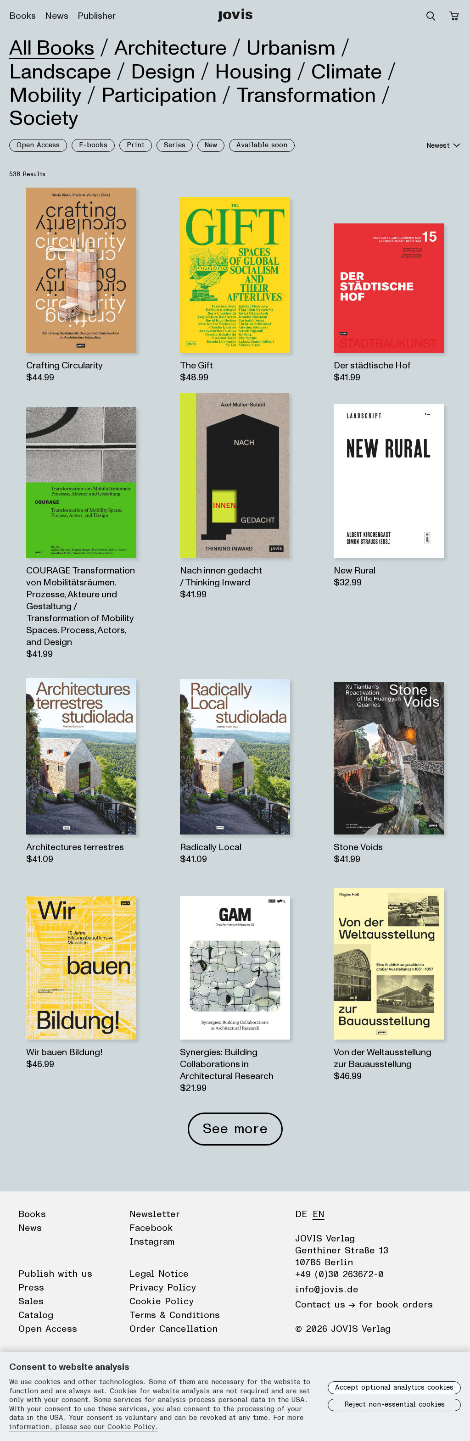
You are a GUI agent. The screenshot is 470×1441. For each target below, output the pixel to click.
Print (136, 145)
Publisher (97, 16)
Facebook (151, 1228)
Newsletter (154, 1214)
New (211, 145)
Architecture (170, 48)
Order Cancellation (173, 1329)
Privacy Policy (162, 1287)
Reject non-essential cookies (394, 1404)
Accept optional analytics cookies (394, 1387)
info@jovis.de (326, 1289)
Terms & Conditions (174, 1315)
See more (235, 1129)
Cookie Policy (161, 1301)
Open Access (38, 145)
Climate (346, 72)
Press (31, 1287)
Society (43, 118)
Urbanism (291, 48)
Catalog (35, 1315)
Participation (159, 95)
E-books (93, 145)
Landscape (60, 72)
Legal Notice (159, 1274)
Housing (253, 72)
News (56, 16)
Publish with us (55, 1274)
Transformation (306, 95)
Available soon (261, 145)
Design (163, 72)
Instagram (151, 1241)
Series (174, 145)
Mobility (45, 95)
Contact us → (325, 1304)
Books (22, 16)
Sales (31, 1301)
